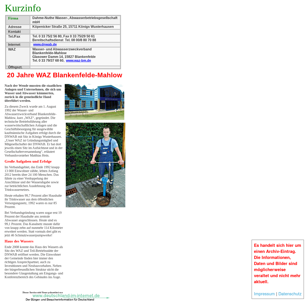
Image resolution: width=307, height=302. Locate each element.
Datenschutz (290, 294)
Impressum (264, 294)
